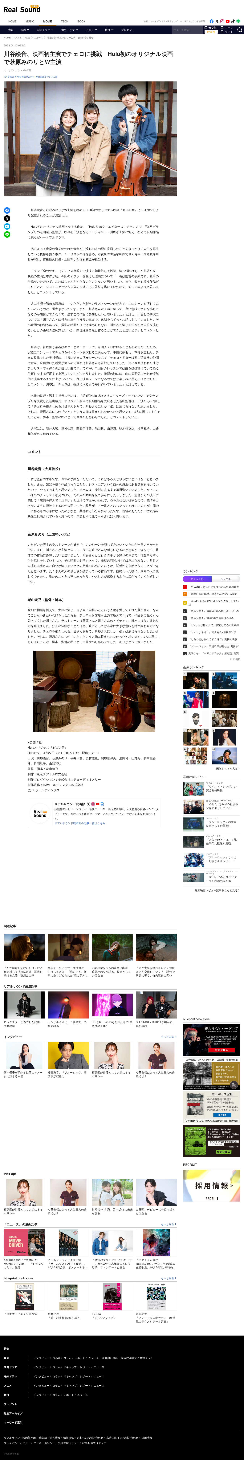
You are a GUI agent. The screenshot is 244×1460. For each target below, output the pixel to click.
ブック (229, 32)
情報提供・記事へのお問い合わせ (83, 1437)
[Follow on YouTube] (228, 21)
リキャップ (70, 1367)
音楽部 (213, 27)
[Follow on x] (217, 21)
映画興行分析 (110, 1358)
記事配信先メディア (94, 1443)
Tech (64, 21)
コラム (67, 1358)
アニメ (90, 30)
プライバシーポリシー (17, 1443)
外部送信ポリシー (68, 1443)
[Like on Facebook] (212, 21)
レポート (80, 1358)
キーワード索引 (13, 1422)
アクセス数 (197, 579)
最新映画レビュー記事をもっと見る (216, 890)
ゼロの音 (52, 76)
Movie (47, 21)
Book (81, 21)
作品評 (56, 1358)
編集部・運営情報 (49, 1437)
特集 (10, 30)
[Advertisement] (147, 8)
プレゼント (128, 30)
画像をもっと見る (227, 768)
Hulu (18, 76)
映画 (23, 30)
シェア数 (226, 579)
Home (12, 21)
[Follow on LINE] (238, 21)
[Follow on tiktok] (233, 21)
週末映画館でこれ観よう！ (137, 1358)
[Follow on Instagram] (222, 21)
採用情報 (146, 1437)
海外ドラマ (68, 30)
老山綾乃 (41, 76)
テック (229, 27)
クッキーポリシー (44, 1443)
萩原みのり (29, 76)
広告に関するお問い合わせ (122, 1437)
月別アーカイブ (13, 1413)
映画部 (211, 32)
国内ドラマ (43, 30)
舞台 (107, 30)
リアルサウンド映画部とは (20, 1437)
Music (30, 21)
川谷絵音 (9, 76)
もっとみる (167, 1036)
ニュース (93, 1358)
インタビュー (41, 1358)
